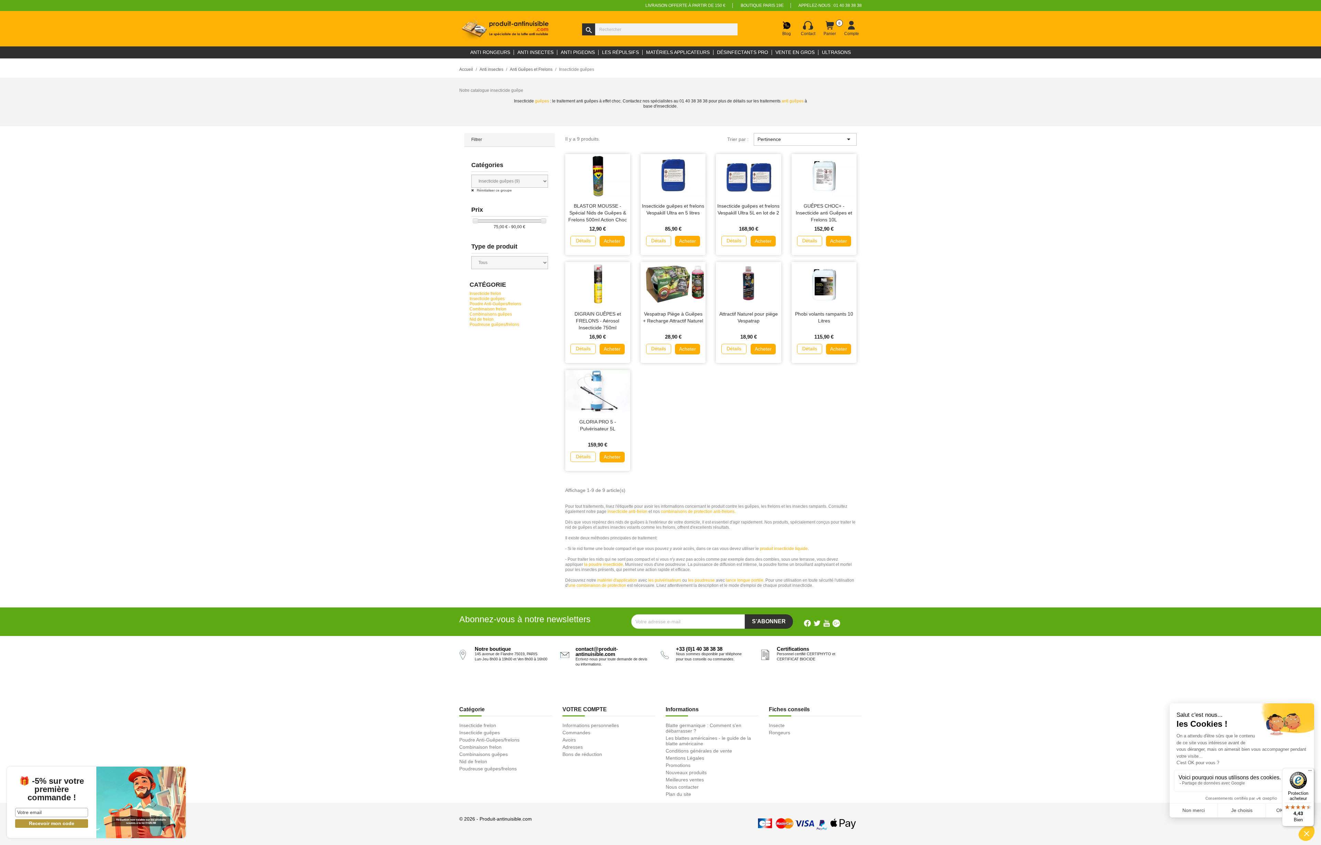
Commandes (576, 732)
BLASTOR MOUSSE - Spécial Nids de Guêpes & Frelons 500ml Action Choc (597, 212)
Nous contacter (682, 787)
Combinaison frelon (488, 309)
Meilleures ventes (685, 779)
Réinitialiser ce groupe (494, 190)
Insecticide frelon (485, 293)
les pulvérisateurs (664, 580)
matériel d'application (617, 580)
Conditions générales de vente (699, 751)
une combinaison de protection (597, 585)
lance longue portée (744, 580)
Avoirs (569, 740)
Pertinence (805, 139)
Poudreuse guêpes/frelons (494, 324)
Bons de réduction (582, 754)
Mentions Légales (685, 758)
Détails (583, 240)
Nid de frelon (482, 319)
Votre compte (584, 709)
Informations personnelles (590, 725)
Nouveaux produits (686, 772)
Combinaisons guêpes (491, 314)
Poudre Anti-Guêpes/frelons (495, 303)
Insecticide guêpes (487, 298)
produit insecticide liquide (784, 548)
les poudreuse (701, 580)
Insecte (777, 725)
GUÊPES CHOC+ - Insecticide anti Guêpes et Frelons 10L (824, 212)
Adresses (572, 747)
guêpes (542, 101)
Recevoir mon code (51, 823)
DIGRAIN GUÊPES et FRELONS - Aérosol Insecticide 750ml (597, 320)
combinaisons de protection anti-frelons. (698, 511)
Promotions (678, 765)
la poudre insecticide (603, 564)
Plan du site (678, 794)
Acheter (612, 241)
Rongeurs (779, 732)
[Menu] (1310, 772)
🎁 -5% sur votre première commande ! (51, 789)
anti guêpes (793, 101)
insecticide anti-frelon (627, 511)
